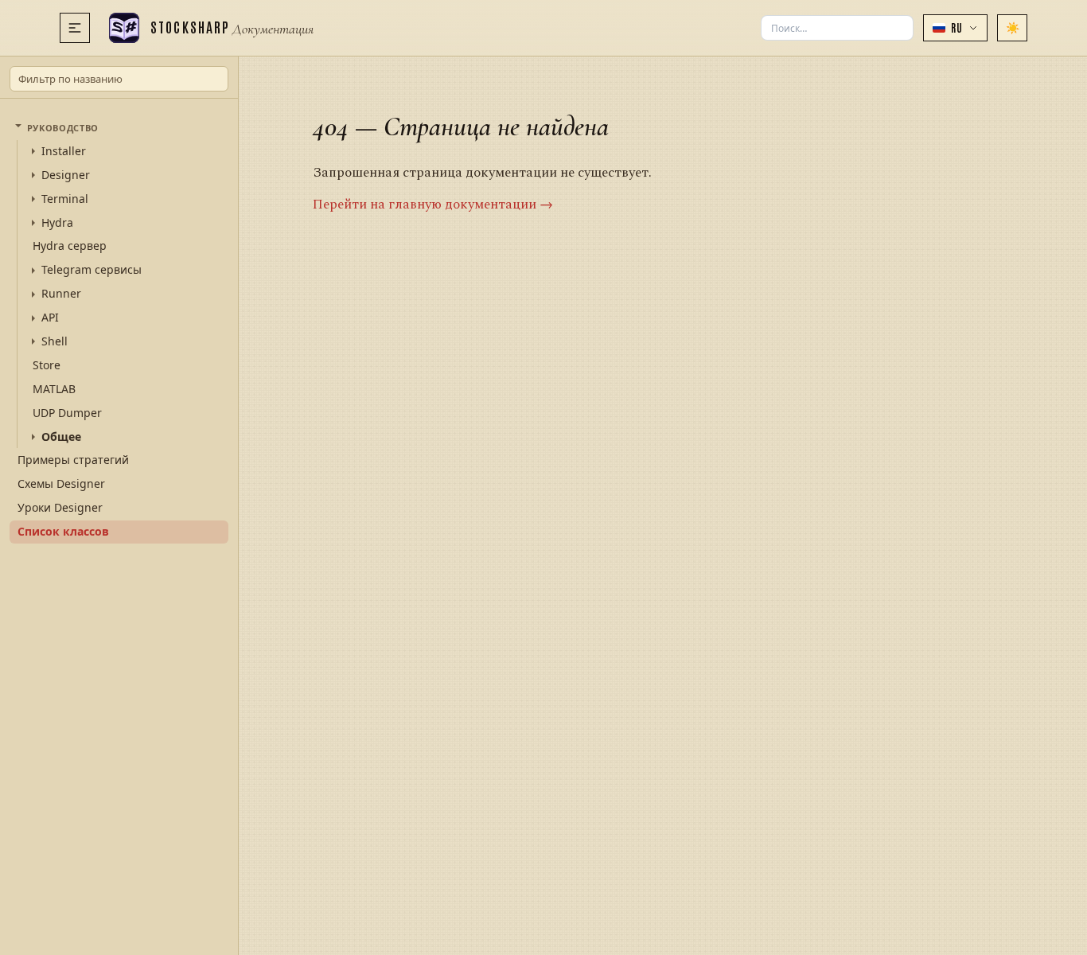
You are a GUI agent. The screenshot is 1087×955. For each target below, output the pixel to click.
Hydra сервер (70, 245)
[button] (955, 27)
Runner (61, 293)
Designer (65, 175)
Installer (63, 151)
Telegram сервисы (91, 270)
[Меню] (75, 28)
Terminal (64, 199)
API (50, 317)
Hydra (57, 223)
